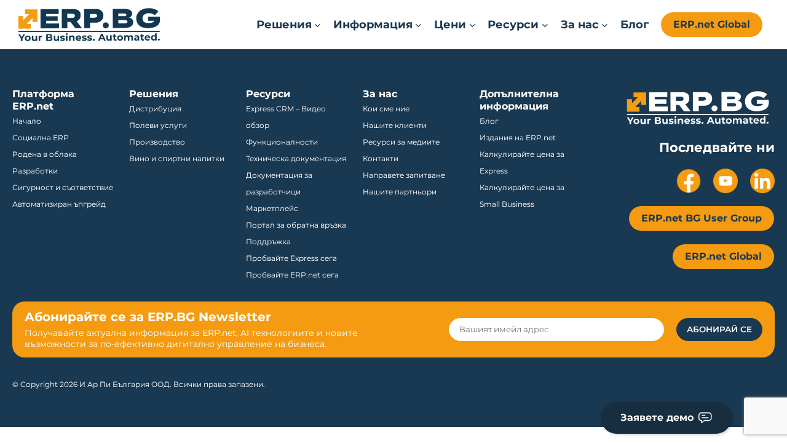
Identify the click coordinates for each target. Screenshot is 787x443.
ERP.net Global (711, 24)
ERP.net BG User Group (701, 218)
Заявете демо (657, 417)
